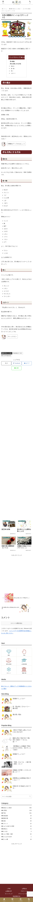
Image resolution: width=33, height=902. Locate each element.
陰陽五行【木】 (18, 353)
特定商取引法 (16, 896)
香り (12, 71)
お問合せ (24, 888)
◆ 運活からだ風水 (7, 353)
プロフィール (24, 891)
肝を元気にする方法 (15, 63)
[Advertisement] (16, 445)
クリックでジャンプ (14, 57)
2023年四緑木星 (7, 355)
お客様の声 (9, 891)
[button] (30, 796)
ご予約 (8, 888)
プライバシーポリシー (24, 893)
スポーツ (13, 73)
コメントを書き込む (16, 623)
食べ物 (12, 68)
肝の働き (12, 61)
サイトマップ (8, 893)
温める (12, 66)
